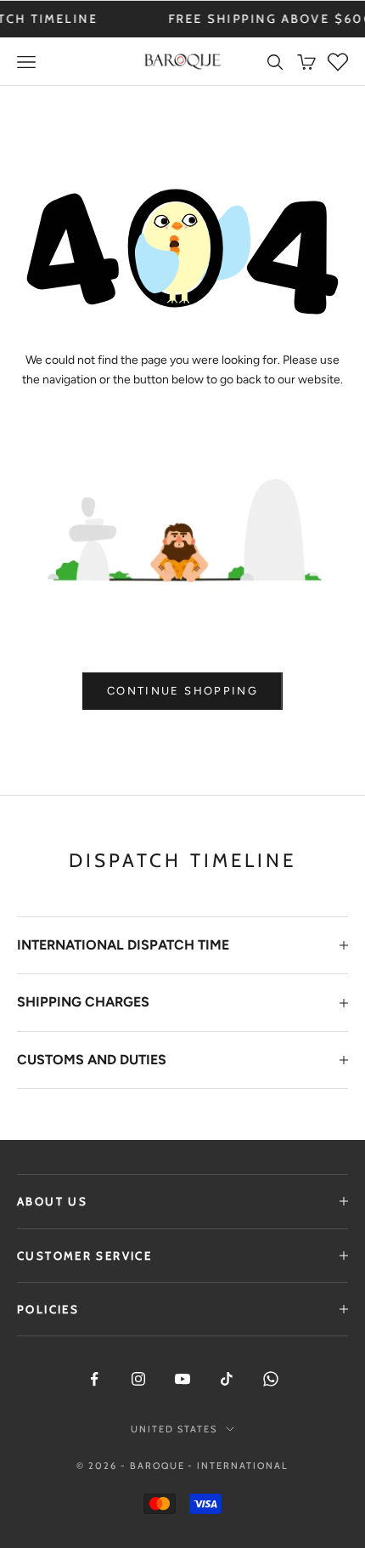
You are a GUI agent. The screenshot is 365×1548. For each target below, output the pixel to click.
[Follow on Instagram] (138, 1378)
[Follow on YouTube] (182, 1378)
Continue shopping (182, 690)
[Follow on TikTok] (226, 1378)
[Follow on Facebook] (94, 1378)
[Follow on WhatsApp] (270, 1378)
